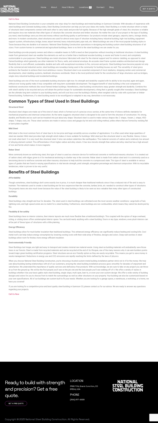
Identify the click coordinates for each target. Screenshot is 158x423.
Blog (111, 7)
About (54, 7)
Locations (83, 7)
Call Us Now (14, 19)
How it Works (68, 7)
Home (43, 7)
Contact (100, 7)
